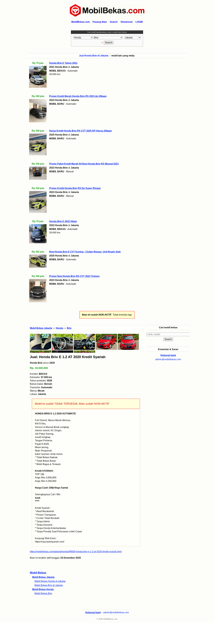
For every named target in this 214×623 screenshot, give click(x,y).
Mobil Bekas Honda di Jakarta (50, 581)
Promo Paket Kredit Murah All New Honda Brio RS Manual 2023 (84, 164)
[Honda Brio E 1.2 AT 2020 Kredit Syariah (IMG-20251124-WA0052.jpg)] (40, 342)
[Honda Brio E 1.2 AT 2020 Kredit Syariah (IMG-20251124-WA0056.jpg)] (106, 342)
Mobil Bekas (38, 572)
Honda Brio (36, 363)
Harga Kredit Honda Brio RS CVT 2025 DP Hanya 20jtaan (80, 131)
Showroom (127, 22)
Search (114, 22)
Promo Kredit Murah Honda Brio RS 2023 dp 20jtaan (78, 96)
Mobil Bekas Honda (43, 589)
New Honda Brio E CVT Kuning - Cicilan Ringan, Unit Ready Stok (85, 252)
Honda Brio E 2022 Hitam (63, 221)
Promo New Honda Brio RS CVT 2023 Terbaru (74, 276)
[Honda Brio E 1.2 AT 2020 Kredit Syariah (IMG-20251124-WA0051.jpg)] (62, 342)
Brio (69, 328)
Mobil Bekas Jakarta (43, 577)
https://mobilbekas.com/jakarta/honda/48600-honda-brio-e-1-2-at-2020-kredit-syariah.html (76, 551)
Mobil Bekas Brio (43, 593)
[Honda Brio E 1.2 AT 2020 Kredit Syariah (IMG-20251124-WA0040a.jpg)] (128, 342)
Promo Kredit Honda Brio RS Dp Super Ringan (75, 188)
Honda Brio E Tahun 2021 (63, 63)
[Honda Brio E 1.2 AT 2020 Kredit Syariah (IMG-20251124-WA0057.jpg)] (84, 342)
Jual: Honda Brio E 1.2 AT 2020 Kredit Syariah (68, 357)
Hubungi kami (168, 355)
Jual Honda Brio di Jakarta (93, 55)
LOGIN (139, 22)
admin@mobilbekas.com (168, 359)
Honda (59, 328)
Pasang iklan (100, 22)
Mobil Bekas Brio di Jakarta (49, 585)
